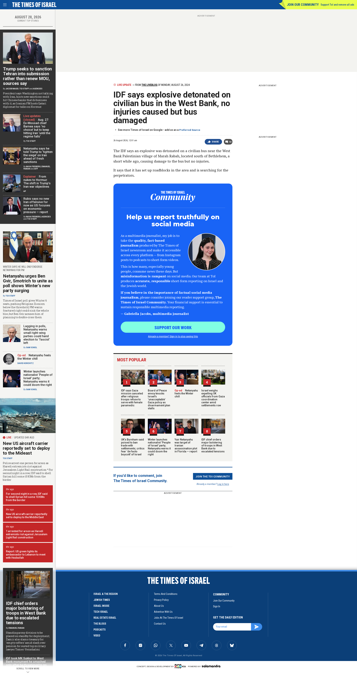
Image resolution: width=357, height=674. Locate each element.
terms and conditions (165, 593)
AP (24, 191)
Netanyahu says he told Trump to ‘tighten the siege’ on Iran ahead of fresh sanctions (38, 155)
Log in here (223, 483)
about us (159, 605)
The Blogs (100, 623)
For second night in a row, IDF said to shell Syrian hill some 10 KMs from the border (27, 497)
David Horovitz (25, 363)
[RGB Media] (181, 666)
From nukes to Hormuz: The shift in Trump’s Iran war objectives (37, 181)
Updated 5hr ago (24, 437)
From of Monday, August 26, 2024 (162, 84)
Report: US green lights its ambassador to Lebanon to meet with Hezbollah (25, 554)
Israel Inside (101, 605)
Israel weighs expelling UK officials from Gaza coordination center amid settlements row (213, 398)
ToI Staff (24, 89)
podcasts (100, 629)
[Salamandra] (211, 666)
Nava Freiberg (33, 167)
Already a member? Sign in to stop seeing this (173, 336)
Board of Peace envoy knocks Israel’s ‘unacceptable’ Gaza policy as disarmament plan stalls (159, 399)
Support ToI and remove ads (337, 4)
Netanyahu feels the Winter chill (186, 393)
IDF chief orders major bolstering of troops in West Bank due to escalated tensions (213, 445)
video (97, 635)
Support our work (173, 327)
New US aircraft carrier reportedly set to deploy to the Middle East (26, 516)
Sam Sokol (31, 347)
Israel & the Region (106, 593)
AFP (36, 169)
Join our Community (303, 5)
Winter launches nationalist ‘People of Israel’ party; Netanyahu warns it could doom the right (159, 447)
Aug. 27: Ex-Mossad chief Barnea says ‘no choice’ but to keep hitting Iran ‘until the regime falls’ (36, 128)
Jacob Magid (12, 89)
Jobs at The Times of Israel (168, 617)
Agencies (37, 89)
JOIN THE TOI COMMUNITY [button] (213, 476)
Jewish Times (102, 599)
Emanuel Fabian (16, 628)
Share (215, 141)
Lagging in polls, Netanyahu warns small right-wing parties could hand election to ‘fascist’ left (36, 334)
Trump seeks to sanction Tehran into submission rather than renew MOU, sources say (27, 76)
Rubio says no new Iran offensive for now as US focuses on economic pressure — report (36, 205)
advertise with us (163, 611)
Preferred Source (189, 130)
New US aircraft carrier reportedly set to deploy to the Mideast (26, 448)
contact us (160, 623)
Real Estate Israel (105, 617)
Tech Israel (101, 611)
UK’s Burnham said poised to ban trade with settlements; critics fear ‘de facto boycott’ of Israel (132, 447)
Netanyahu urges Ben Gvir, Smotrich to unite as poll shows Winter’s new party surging (28, 283)
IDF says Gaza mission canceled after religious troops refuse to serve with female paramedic (132, 398)
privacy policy (161, 599)
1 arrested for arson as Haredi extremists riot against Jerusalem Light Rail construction (26, 534)
